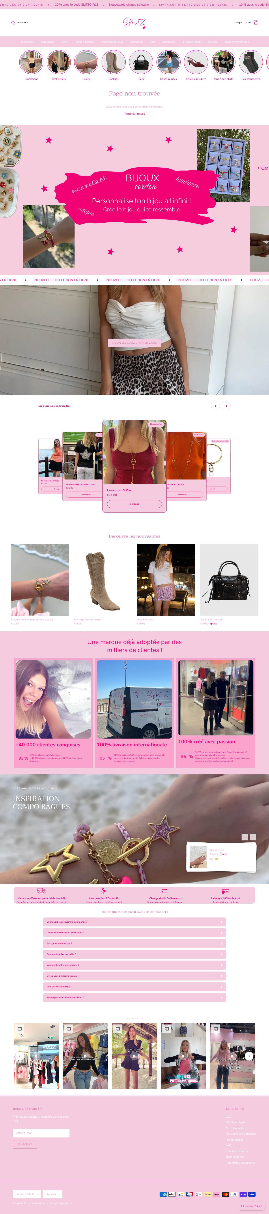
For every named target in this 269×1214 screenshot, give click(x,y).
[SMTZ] (134, 23)
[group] (31, 65)
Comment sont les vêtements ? (63, 964)
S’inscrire (25, 1144)
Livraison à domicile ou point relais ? (65, 932)
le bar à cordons (85, 41)
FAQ (228, 1145)
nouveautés (27, 41)
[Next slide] (226, 406)
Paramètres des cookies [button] (240, 1163)
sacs (153, 41)
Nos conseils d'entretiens (241, 1134)
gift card (212, 41)
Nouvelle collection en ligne (134, 343)
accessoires (169, 41)
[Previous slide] (215, 406)
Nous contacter (235, 1157)
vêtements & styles (112, 41)
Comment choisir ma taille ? (61, 954)
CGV (228, 1117)
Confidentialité (234, 1128)
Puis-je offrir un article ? (59, 986)
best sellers (47, 41)
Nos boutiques (234, 1140)
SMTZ (24, 1203)
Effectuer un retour (237, 1151)
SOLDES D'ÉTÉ (192, 41)
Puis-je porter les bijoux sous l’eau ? (65, 997)
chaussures (136, 41)
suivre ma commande (237, 41)
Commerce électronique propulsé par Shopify (50, 1203)
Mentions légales (236, 1122)
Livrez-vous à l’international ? (62, 975)
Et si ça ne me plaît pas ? (59, 943)
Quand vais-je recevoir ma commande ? (67, 921)
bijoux (64, 41)
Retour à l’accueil (134, 114)
